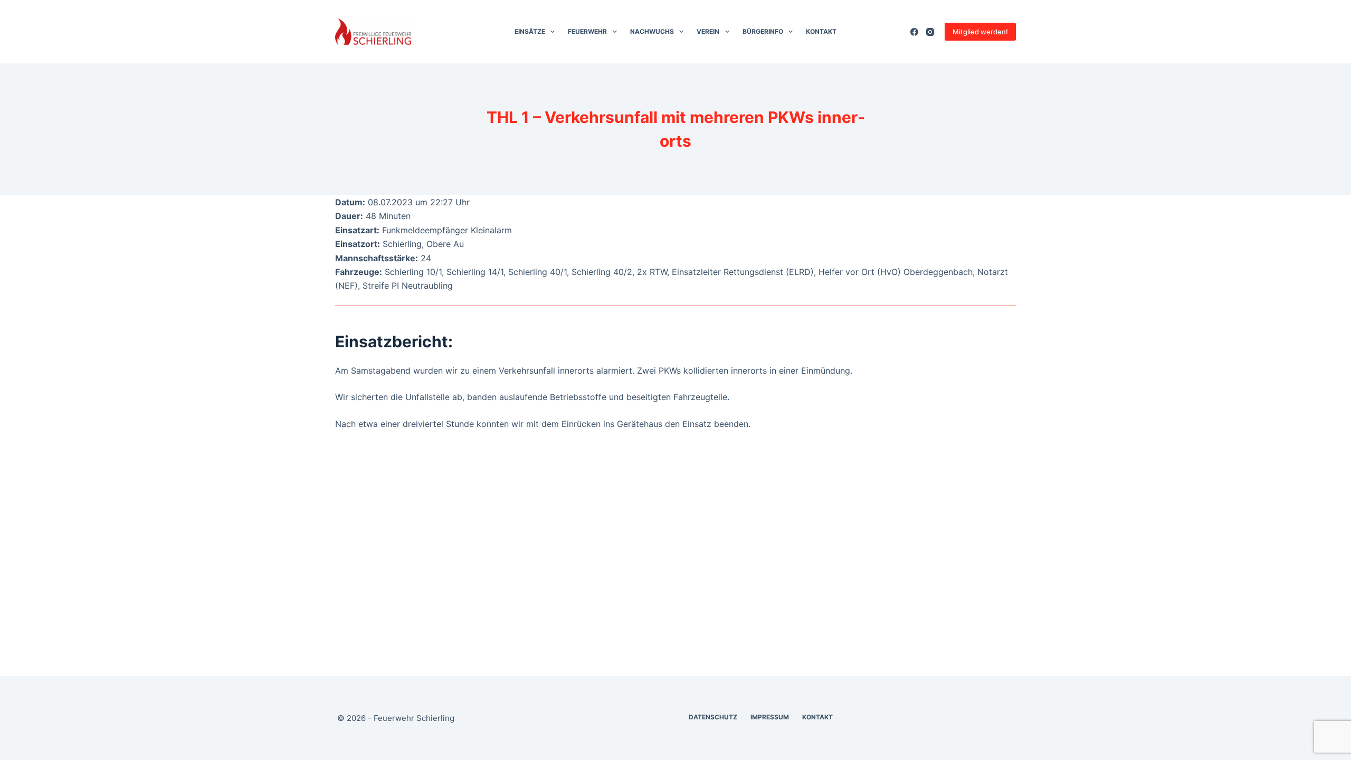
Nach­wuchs (652, 31)
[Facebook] (914, 32)
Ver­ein (708, 31)
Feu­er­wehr (587, 31)
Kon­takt (821, 31)
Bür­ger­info (763, 31)
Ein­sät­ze (530, 31)
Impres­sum (769, 717)
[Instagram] (930, 32)
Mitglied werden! (980, 31)
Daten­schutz (713, 717)
